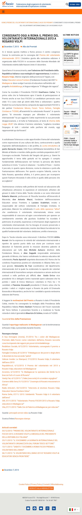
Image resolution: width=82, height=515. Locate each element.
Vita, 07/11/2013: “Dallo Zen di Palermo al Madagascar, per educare (30, 407)
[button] (3, 11)
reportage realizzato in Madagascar (26, 325)
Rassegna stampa (22, 418)
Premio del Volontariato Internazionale (23, 22)
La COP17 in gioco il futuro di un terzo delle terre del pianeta (71, 56)
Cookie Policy (24, 484)
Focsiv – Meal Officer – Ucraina (71, 112)
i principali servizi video (18, 413)
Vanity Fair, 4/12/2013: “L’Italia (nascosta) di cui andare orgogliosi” (29, 378)
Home (4, 22)
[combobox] (58, 4)
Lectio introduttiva (50, 146)
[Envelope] (28, 508)
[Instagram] (47, 508)
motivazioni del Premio (23, 300)
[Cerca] (67, 5)
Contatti (46, 484)
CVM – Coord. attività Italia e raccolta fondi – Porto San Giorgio (71, 141)
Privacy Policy (36, 484)
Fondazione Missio (21, 108)
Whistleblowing (57, 484)
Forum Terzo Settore (41, 108)
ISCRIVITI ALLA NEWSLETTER (41, 488)
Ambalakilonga (16, 86)
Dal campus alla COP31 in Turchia (71, 86)
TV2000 (15, 111)
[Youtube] (41, 508)
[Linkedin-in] (54, 508)
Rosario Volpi (8, 77)
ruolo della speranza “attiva (47, 209)
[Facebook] (34, 508)
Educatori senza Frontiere (19, 80)
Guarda (16, 319)
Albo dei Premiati (46, 22)
